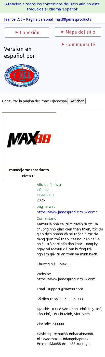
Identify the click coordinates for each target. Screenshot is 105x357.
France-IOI (13, 19)
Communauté (80, 44)
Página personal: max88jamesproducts (58, 19)
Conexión (30, 32)
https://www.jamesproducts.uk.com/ (67, 212)
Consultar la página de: (21, 101)
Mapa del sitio (80, 32)
